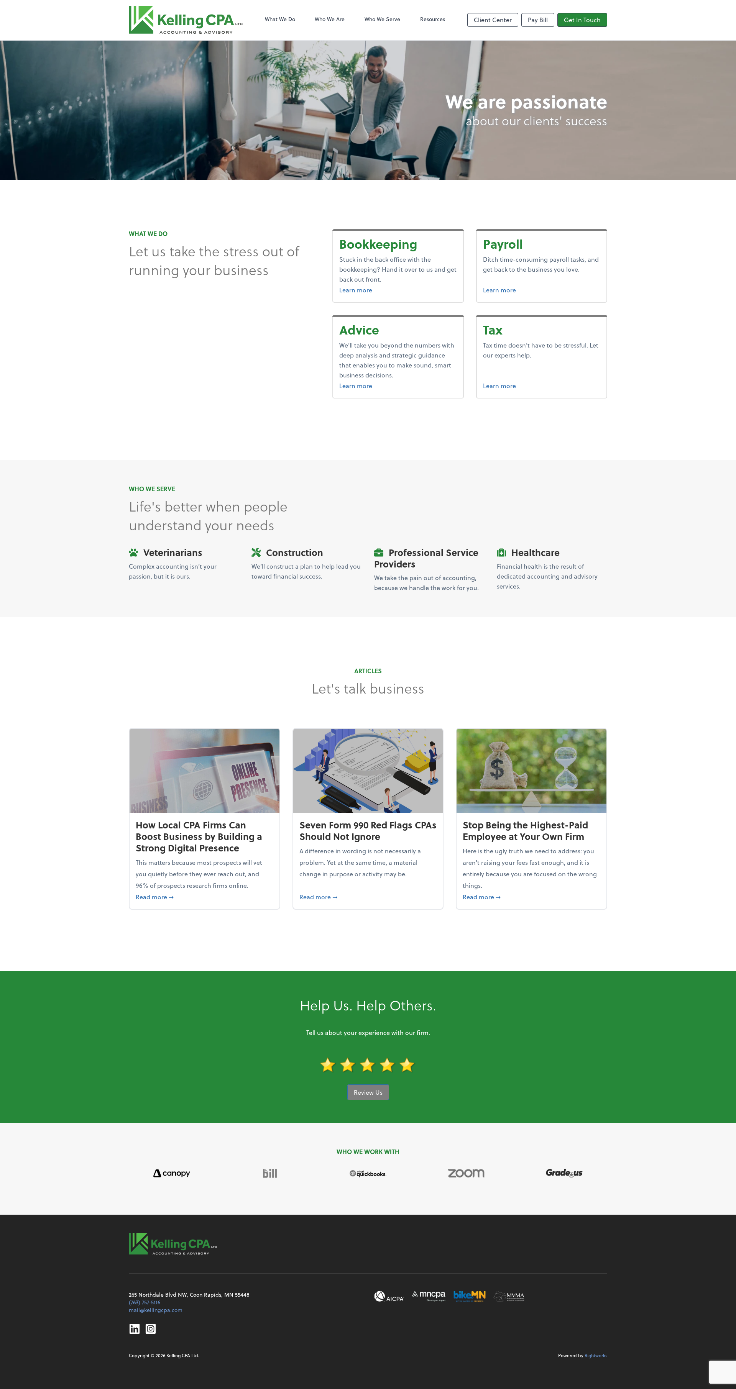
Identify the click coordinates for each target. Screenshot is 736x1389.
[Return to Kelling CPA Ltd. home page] (186, 20)
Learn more (384, 289)
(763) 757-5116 (144, 1302)
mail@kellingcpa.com (155, 1310)
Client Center (493, 19)
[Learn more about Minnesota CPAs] (429, 1296)
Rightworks (596, 1355)
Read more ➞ (204, 896)
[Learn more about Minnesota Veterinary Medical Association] (508, 1296)
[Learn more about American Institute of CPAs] (389, 1296)
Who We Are (330, 19)
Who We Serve (382, 19)
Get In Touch (582, 19)
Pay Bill (538, 19)
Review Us (368, 1092)
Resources (432, 19)
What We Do (280, 19)
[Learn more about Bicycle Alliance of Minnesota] (469, 1296)
